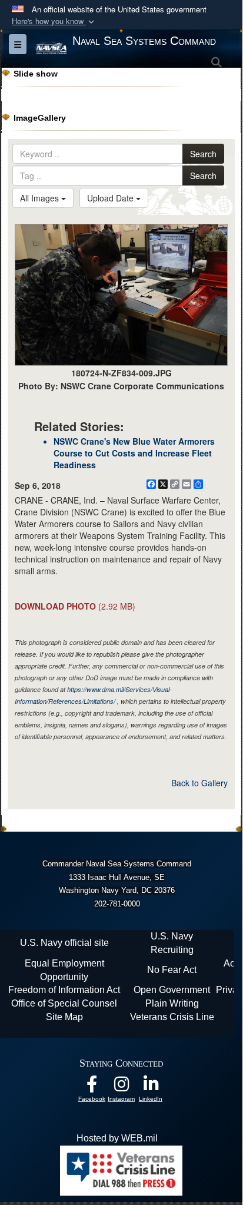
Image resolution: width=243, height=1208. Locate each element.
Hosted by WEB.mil (117, 1138)
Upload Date (111, 198)
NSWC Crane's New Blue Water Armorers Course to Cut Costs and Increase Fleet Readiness (134, 453)
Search (203, 154)
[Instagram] (121, 1087)
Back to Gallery (199, 783)
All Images (40, 198)
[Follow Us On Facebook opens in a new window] (91, 1087)
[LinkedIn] (150, 1087)
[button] (54, 21)
